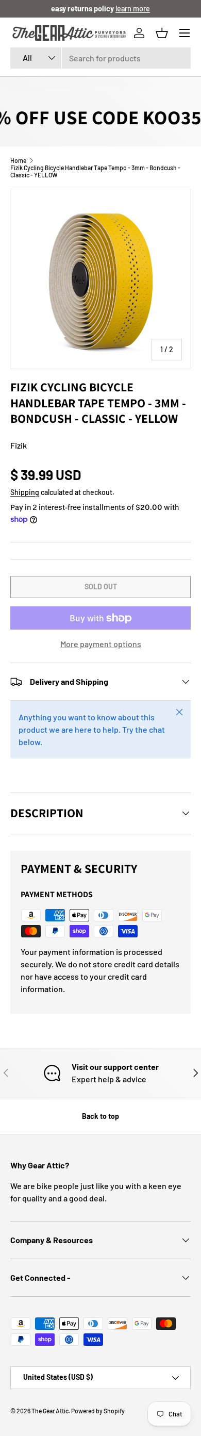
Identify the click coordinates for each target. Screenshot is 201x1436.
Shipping (24, 492)
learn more (132, 8)
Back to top (100, 1116)
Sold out (101, 586)
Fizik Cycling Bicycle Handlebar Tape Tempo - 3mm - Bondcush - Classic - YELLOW (95, 171)
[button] (161, 33)
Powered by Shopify (98, 1410)
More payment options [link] (100, 644)
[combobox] (100, 58)
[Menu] (184, 33)
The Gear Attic (50, 1410)
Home (18, 160)
